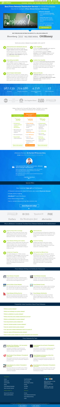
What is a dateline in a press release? (13, 314)
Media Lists (6, 381)
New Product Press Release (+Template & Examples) (17, 355)
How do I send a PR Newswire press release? (15, 332)
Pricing (34, 3)
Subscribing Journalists (13, 60)
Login (49, 0)
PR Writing (30, 3)
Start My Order (45, 27)
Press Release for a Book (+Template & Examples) (16, 365)
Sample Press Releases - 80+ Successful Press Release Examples (17, 346)
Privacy (25, 384)
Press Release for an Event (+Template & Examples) (43, 346)
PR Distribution (24, 3)
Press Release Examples (39, 275)
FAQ (49, 3)
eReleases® (19, 403)
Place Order (55, 0)
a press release (40, 254)
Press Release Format (39, 284)
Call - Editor (23, 405)
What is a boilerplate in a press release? (14, 319)
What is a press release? (10, 308)
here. (46, 404)
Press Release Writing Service (14, 293)
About (52, 3)
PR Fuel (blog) (27, 381)
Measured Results (38, 72)
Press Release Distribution (40, 293)
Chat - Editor (36, 405)
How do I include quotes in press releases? (15, 324)
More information (17, 145)
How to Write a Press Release (14, 284)
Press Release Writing (29, 396)
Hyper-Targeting (37, 46)
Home (5, 379)
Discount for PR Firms (9, 393)
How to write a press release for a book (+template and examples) (21, 334)
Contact (56, 3)
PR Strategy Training (28, 382)
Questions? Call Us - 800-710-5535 (40, 0)
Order (25, 398)
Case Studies (38, 3)
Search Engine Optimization (14, 72)
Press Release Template (13, 275)
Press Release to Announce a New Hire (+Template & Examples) (43, 355)
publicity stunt (49, 348)
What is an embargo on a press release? (14, 311)
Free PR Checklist (28, 379)
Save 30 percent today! (29, 206)
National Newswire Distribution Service (17, 46)
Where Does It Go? (44, 3)
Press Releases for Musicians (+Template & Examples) (44, 365)
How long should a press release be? (13, 321)
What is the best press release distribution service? (17, 316)
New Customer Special (9, 388)
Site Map (26, 386)
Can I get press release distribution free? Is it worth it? (18, 329)
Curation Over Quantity (39, 60)
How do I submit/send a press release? (14, 327)
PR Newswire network (14, 56)
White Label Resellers (8, 394)
